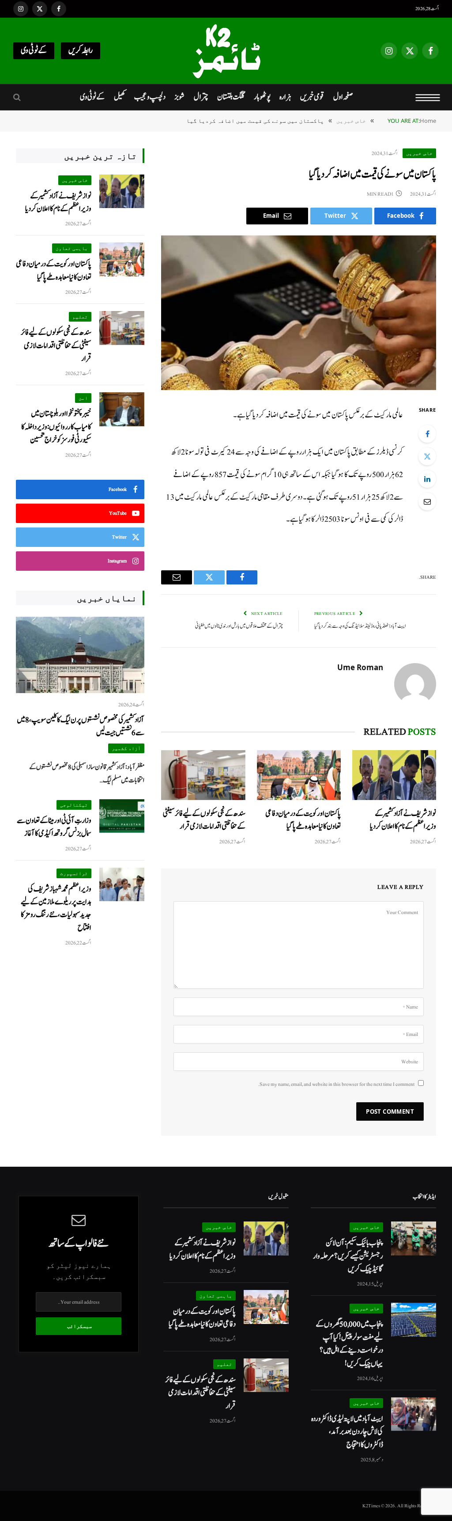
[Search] (18, 97)
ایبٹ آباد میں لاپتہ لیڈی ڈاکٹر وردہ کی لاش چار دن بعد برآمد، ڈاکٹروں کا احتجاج (347, 1431)
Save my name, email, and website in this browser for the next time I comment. (336, 1084)
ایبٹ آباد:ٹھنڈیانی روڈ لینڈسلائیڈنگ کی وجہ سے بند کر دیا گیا (360, 626)
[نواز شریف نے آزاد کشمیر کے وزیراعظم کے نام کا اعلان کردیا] (394, 775)
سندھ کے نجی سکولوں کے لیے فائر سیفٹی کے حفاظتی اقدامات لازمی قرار (204, 820)
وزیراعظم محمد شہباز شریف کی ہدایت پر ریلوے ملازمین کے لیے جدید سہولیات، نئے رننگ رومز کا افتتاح (56, 908)
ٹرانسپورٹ (74, 873)
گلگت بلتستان (231, 97)
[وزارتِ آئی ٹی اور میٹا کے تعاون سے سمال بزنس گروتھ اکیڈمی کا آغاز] (121, 816)
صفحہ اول (343, 97)
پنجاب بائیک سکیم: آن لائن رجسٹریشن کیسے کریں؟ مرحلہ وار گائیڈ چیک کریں (348, 1256)
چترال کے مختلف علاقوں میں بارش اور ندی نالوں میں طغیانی (239, 626)
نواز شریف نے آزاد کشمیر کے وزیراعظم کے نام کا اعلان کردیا (403, 820)
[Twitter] (427, 456)
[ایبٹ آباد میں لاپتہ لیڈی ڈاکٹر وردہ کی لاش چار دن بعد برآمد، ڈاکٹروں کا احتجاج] (413, 1414)
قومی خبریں (312, 97)
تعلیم (80, 316)
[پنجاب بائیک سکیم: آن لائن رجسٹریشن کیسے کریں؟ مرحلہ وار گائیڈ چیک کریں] (413, 1238)
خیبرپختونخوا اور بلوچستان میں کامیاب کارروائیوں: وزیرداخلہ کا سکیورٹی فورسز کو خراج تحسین (56, 426)
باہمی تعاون (72, 248)
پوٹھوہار (262, 97)
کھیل (119, 97)
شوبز (179, 97)
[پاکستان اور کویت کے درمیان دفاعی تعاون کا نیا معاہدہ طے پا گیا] (299, 775)
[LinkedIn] (427, 479)
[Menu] (428, 97)
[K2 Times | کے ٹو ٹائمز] (226, 51)
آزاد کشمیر (126, 748)
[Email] (427, 501)
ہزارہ (285, 97)
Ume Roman (360, 667)
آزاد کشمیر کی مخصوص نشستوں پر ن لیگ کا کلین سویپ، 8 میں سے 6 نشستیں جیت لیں (80, 726)
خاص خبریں (419, 153)
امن (83, 397)
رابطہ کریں (80, 50)
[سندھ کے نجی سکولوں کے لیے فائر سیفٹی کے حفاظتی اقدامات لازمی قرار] (203, 775)
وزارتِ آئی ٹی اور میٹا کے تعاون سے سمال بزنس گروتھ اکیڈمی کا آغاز (54, 827)
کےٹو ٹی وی (34, 50)
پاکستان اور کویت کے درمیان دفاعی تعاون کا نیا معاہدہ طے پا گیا (303, 820)
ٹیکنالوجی (74, 804)
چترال (201, 97)
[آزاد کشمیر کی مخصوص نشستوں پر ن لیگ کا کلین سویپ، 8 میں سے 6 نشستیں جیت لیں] (80, 655)
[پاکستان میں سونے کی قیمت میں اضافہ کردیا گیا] (298, 312)
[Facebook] (427, 434)
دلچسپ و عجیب (150, 97)
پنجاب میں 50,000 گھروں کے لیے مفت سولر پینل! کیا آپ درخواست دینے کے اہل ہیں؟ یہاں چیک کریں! (349, 1343)
